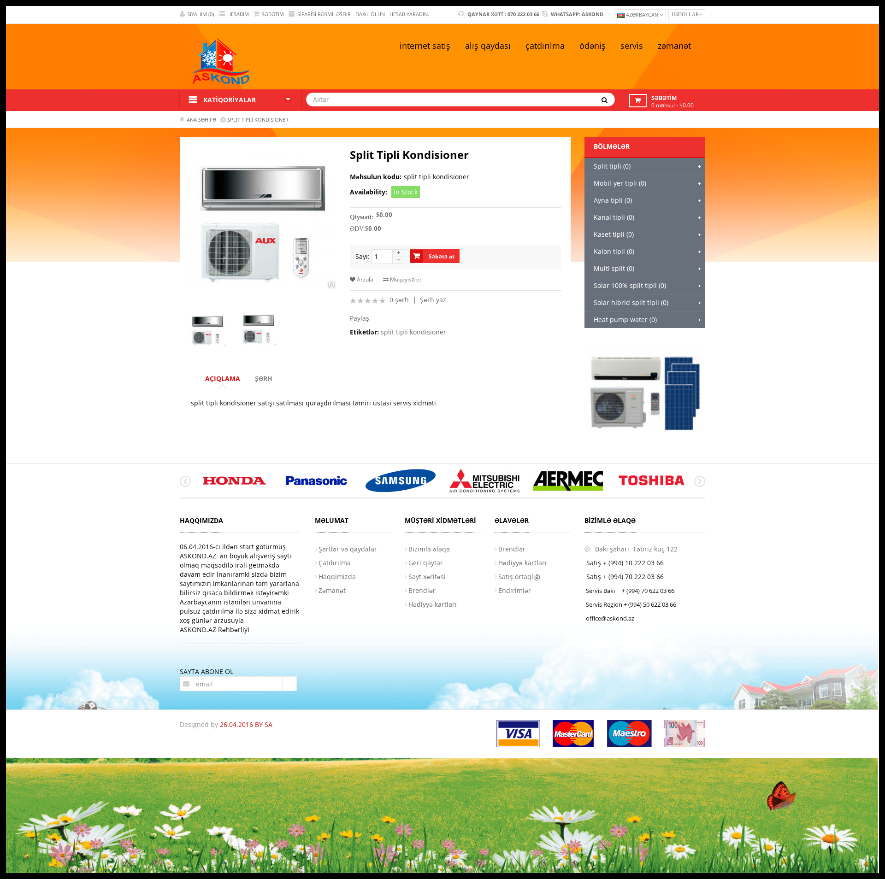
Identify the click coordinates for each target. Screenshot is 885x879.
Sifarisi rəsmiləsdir (324, 14)
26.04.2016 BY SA (246, 724)
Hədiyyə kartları (432, 604)
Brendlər (422, 590)
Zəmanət (332, 590)
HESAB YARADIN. (409, 14)
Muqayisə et (405, 279)
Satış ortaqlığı (519, 576)
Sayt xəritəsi (427, 576)
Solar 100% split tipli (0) (630, 285)
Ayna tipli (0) (613, 200)
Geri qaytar (425, 562)
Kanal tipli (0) (614, 217)
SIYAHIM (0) (200, 14)
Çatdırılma (335, 562)
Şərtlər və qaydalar (348, 549)
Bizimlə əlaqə (429, 549)
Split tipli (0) (612, 166)
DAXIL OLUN (370, 14)
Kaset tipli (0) (614, 234)
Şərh (263, 378)
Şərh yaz (433, 299)
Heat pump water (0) (625, 319)
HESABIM (238, 14)
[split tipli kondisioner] (211, 329)
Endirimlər (514, 590)
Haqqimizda (337, 576)
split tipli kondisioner (413, 332)
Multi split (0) (614, 268)
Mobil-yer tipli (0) (620, 183)
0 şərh (399, 299)
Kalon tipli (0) (614, 251)
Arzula (364, 279)
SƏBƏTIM (273, 14)
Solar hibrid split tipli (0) (631, 302)
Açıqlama (222, 378)
